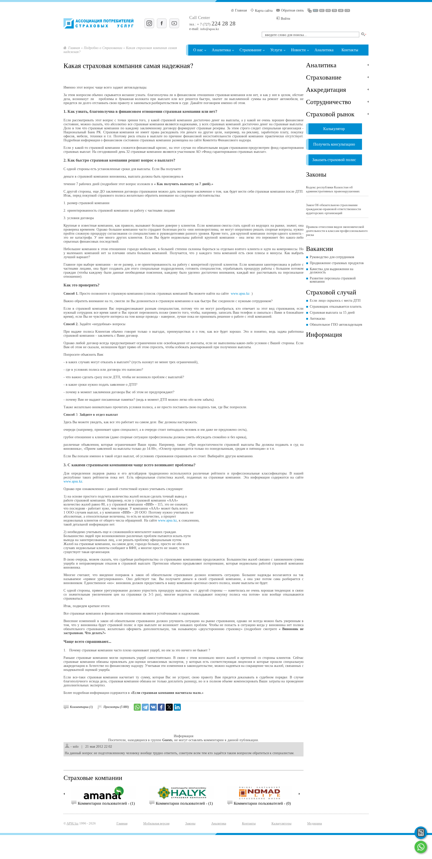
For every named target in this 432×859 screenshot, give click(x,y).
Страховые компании (93, 777)
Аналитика (221, 50)
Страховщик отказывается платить (336, 306)
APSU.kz (72, 823)
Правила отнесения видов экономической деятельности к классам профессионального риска (337, 231)
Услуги (276, 50)
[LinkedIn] (177, 707)
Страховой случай (331, 292)
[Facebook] (161, 707)
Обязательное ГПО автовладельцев (336, 324)
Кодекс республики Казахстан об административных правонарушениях (333, 189)
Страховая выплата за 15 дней (332, 312)
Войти (285, 19)
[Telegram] (145, 707)
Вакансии (319, 248)
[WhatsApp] (137, 707)
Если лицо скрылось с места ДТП (335, 300)
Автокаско (317, 318)
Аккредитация (326, 89)
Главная (241, 10)
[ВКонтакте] (153, 707)
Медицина (314, 823)
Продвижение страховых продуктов (337, 263)
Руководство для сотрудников (332, 257)
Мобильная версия (156, 823)
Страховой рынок (330, 114)
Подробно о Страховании (103, 48)
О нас (198, 50)
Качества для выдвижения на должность (331, 270)
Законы (316, 174)
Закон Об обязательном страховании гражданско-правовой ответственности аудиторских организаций (333, 209)
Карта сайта (263, 11)
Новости (298, 50)
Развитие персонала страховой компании (333, 279)
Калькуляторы (282, 823)
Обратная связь (292, 10)
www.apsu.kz (240, 293)
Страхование (251, 50)
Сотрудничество (328, 101)
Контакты (350, 50)
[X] (169, 707)
